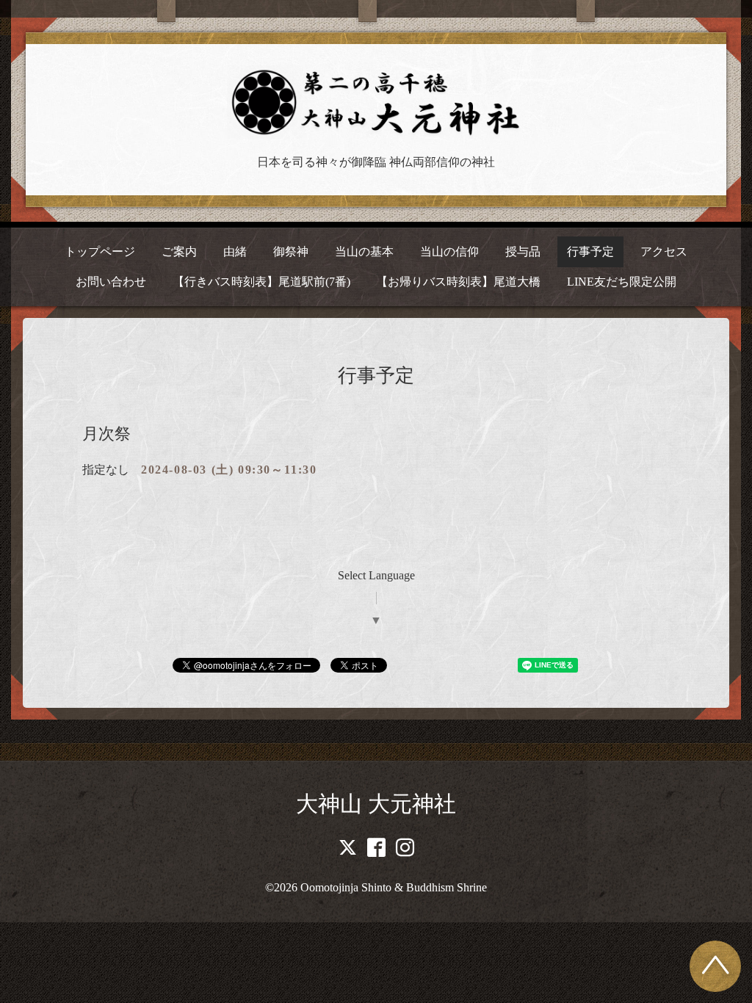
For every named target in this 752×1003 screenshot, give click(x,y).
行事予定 (590, 251)
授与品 (522, 251)
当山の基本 (364, 251)
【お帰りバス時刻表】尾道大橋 (458, 281)
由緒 (235, 251)
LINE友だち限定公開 (621, 281)
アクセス (663, 251)
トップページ (100, 251)
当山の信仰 (449, 251)
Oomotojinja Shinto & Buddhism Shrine (393, 887)
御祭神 (290, 251)
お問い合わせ (111, 281)
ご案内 (179, 251)
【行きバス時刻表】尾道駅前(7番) (261, 281)
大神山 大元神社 (376, 804)
